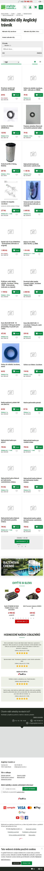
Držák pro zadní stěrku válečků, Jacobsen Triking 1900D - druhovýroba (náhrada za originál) (9, 284)
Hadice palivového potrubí (32, 403)
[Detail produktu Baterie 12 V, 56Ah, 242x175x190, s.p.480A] (33, 231)
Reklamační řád (21, 777)
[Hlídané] (39, 869)
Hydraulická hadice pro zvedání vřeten (31, 441)
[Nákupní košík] (35, 7)
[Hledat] (25, 7)
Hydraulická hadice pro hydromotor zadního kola (32, 165)
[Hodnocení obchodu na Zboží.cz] (22, 674)
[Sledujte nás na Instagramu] (22, 819)
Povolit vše (26, 863)
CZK (40, 1)
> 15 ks (30, 374)
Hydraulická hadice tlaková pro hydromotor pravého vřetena (10, 520)
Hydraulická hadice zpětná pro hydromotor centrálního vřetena (33, 520)
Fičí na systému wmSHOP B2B (17, 835)
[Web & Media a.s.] (21, 839)
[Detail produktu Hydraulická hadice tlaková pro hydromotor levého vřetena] (33, 468)
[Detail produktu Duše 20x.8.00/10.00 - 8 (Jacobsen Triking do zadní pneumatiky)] (33, 313)
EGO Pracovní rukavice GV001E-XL (32, 607)
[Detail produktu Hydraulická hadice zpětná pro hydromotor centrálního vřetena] (33, 508)
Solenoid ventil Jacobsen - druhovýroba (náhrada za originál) (32, 204)
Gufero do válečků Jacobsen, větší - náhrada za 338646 (33, 89)
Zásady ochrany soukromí (7, 777)
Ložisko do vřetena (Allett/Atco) (7, 127)
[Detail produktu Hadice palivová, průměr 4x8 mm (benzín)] (10, 392)
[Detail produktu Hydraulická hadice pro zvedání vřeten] (33, 430)
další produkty (21, 541)
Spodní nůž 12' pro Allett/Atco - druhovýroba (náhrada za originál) (10, 243)
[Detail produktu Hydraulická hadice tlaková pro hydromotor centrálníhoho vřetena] (10, 468)
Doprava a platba (21, 775)
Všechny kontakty (38, 717)
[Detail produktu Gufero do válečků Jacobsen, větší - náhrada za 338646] (33, 78)
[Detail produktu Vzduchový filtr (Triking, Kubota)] (10, 152)
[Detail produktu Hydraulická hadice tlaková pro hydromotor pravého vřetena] (10, 508)
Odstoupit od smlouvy (6, 779)
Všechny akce (21, 621)
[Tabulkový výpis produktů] (40, 61)
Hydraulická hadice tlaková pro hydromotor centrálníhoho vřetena (10, 480)
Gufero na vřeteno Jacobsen (33, 365)
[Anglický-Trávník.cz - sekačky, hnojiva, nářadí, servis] (8, 9)
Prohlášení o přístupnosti (29, 832)
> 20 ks (30, 136)
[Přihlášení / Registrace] (30, 7)
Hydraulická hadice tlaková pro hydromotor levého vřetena (33, 480)
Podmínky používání (13, 832)
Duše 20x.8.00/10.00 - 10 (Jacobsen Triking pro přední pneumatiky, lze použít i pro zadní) (10, 325)
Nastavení (16, 863)
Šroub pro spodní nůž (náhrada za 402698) (8, 89)
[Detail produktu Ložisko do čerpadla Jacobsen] (10, 190)
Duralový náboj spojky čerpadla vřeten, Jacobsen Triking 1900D (32, 283)
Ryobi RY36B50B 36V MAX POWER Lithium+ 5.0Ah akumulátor (11, 607)
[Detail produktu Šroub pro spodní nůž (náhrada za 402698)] (10, 78)
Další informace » (5, 859)
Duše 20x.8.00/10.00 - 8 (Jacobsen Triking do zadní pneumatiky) (33, 325)
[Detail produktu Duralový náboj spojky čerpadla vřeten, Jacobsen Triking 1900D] (33, 271)
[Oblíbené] (32, 869)
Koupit (17, 95)
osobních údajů (20, 792)
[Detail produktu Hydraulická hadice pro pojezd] (10, 430)
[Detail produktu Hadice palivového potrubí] (33, 392)
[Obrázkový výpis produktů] (35, 62)
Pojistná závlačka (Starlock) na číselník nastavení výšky (33, 127)
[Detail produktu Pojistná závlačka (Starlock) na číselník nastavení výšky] (33, 114)
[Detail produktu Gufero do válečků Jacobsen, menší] (10, 353)
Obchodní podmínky (5, 775)
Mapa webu (32, 835)
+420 (26, 1)
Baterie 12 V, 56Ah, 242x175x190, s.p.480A (31, 243)
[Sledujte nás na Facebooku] (26, 819)
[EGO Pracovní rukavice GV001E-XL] (32, 596)
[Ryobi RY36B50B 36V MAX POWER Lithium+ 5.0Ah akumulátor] (11, 596)
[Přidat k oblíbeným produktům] (17, 99)
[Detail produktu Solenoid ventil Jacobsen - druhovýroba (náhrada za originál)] (33, 190)
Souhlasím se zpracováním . (14, 792)
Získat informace (29, 789)
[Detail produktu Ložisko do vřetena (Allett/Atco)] (10, 114)
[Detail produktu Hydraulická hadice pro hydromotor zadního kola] (33, 154)
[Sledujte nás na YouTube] (17, 819)
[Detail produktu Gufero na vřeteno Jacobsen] (33, 354)
